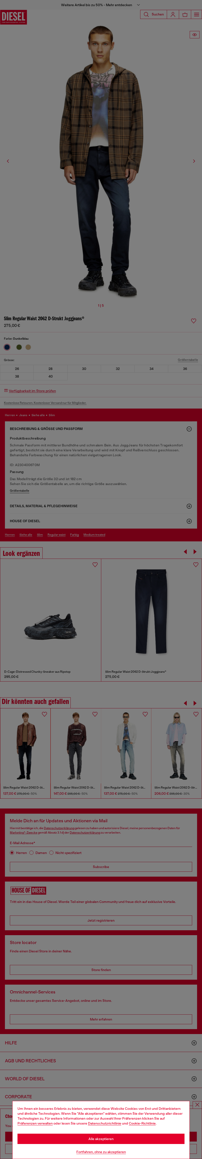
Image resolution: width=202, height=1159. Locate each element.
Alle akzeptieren (101, 1139)
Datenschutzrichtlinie (104, 1123)
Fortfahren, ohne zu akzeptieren (101, 1152)
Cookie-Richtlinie (142, 1123)
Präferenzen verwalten (35, 1123)
